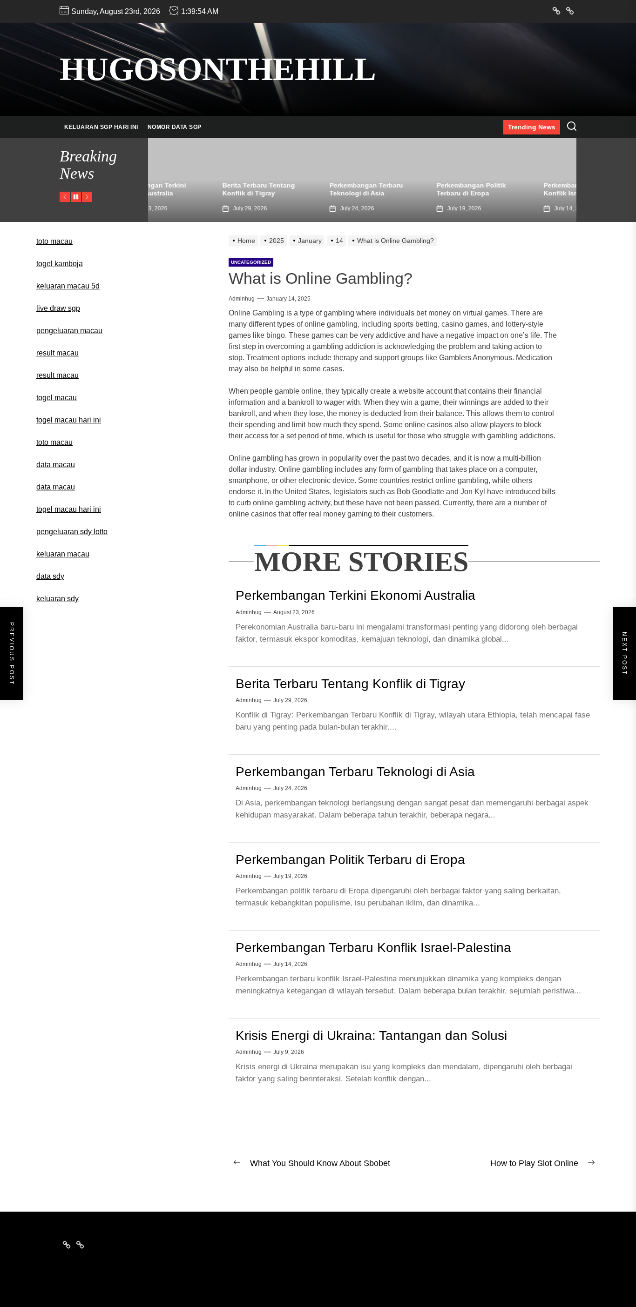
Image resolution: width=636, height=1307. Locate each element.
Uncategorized (251, 262)
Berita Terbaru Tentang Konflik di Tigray (191, 189)
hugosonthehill (218, 69)
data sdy (50, 576)
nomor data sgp (175, 127)
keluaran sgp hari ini (101, 127)
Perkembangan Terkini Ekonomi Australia (355, 595)
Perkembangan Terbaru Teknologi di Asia (299, 189)
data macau (55, 487)
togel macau (56, 398)
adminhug (242, 298)
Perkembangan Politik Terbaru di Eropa (404, 189)
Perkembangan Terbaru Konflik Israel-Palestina (513, 189)
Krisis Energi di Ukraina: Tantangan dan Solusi (371, 1035)
